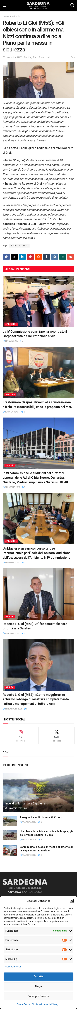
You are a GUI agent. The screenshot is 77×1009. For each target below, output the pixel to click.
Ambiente (11, 324)
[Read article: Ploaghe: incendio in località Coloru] (10, 821)
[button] (71, 901)
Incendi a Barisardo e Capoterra (25, 803)
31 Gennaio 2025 (12, 563)
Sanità (10, 465)
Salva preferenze (39, 996)
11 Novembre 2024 (13, 709)
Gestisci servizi (13, 966)
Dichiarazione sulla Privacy (45, 1004)
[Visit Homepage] (38, 5)
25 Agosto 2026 (14, 808)
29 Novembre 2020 (12, 57)
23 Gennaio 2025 (12, 633)
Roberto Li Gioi (19, 245)
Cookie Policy (23, 1004)
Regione (10, 395)
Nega (38, 986)
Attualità (16, 16)
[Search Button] (72, 5)
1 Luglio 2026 (11, 341)
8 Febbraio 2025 (12, 487)
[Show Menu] (4, 5)
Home (6, 16)
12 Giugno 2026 (12, 412)
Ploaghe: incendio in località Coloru (41, 817)
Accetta (38, 976)
